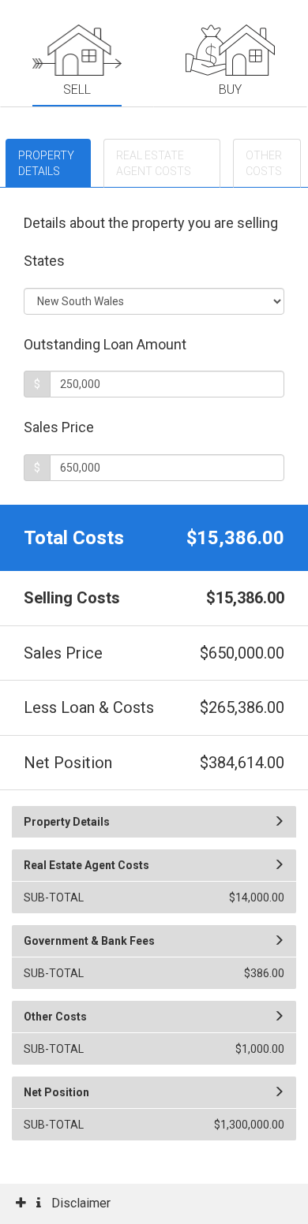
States (46, 260)
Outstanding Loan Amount (107, 344)
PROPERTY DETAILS (46, 163)
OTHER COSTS (264, 163)
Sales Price (60, 427)
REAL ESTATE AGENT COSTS (153, 163)
